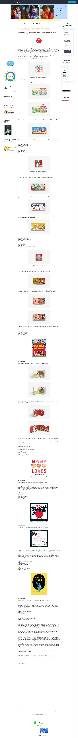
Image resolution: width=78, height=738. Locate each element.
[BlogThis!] (42, 655)
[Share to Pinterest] (46, 655)
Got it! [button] (72, 2)
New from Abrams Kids (40, 658)
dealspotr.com (39, 725)
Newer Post (21, 711)
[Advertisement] (39, 700)
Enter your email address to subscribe (67, 40)
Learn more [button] (39, 2)
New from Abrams (32, 658)
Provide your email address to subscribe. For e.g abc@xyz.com (67, 47)
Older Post (57, 711)
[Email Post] (39, 655)
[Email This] (41, 655)
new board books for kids (23, 658)
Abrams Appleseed (34, 58)
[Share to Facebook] (45, 655)
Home (39, 711)
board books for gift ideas (42, 656)
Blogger (46, 735)
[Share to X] (43, 655)
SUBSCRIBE (67, 51)
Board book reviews (33, 656)
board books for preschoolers (53, 656)
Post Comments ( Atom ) (41, 714)
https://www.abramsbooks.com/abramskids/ (27, 637)
